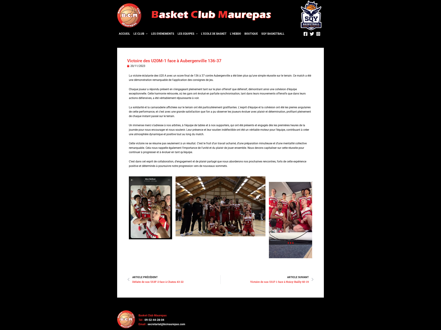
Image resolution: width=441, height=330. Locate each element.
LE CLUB (139, 33)
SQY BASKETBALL (272, 33)
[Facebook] (305, 34)
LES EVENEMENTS (162, 33)
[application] (146, 34)
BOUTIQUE (251, 33)
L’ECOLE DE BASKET (214, 33)
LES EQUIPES (186, 33)
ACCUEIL (124, 33)
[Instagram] (318, 34)
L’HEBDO (235, 33)
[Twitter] (312, 34)
